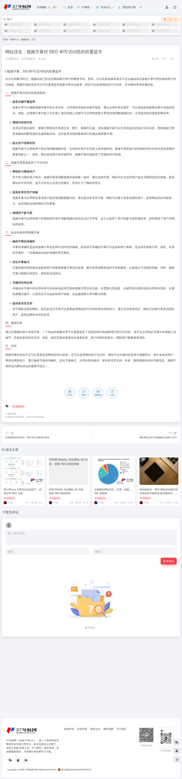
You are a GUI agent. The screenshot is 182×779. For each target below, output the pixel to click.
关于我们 (122, 729)
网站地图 (108, 729)
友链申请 (69, 729)
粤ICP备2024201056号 (45, 769)
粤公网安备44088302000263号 (76, 769)
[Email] (26, 760)
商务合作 (95, 729)
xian (43, 58)
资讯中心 (14, 39)
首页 (6, 39)
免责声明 (82, 729)
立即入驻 (172, 19)
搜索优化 (25, 39)
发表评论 (168, 561)
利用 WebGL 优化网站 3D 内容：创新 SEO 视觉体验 (67, 491)
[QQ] (18, 760)
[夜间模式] (176, 759)
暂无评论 (12, 512)
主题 (55, 113)
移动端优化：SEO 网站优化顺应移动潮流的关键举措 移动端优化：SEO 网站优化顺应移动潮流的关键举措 (159, 495)
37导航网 (29, 769)
